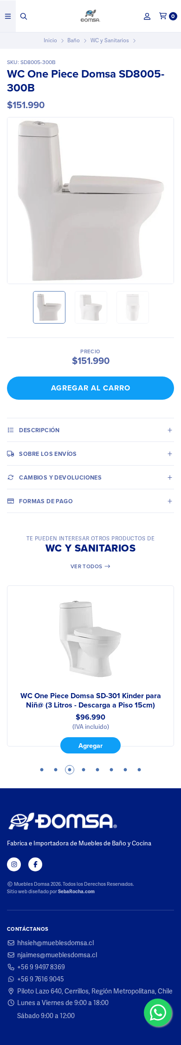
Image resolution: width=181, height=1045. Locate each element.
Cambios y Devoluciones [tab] (60, 477)
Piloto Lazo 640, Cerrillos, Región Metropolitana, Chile (95, 991)
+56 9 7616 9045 (40, 979)
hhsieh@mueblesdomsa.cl (55, 943)
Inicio (50, 40)
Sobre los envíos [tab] (48, 453)
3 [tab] (69, 769)
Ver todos (87, 566)
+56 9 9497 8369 (41, 967)
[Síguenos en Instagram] (14, 864)
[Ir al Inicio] (90, 16)
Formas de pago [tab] (46, 501)
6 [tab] (111, 769)
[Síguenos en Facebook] (35, 864)
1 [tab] (41, 769)
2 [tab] (55, 769)
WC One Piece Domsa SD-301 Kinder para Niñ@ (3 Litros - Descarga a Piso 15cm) (90, 700)
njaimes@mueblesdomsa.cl (57, 955)
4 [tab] (83, 769)
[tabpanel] (90, 669)
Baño (73, 40)
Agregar (90, 745)
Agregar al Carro (90, 388)
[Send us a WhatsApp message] (158, 1012)
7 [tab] (125, 769)
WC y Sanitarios (109, 40)
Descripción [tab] (39, 430)
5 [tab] (97, 769)
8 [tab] (139, 769)
